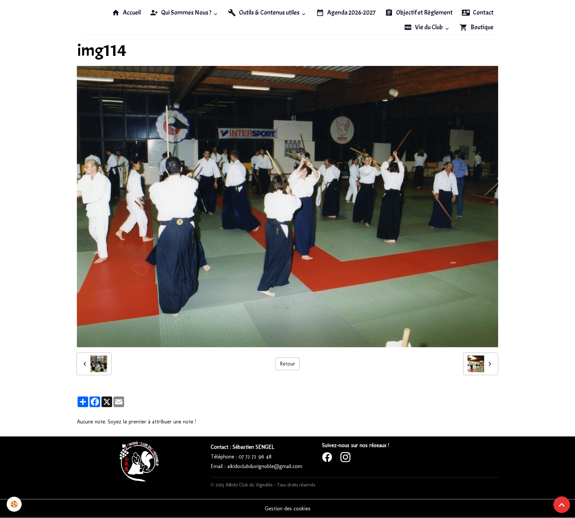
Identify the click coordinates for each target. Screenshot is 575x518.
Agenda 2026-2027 (351, 13)
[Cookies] (14, 504)
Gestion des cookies (287, 508)
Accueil (131, 13)
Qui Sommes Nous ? (186, 13)
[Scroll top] (561, 504)
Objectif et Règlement (424, 13)
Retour (287, 364)
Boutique (481, 27)
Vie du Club (429, 27)
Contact (482, 13)
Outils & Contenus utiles (269, 13)
